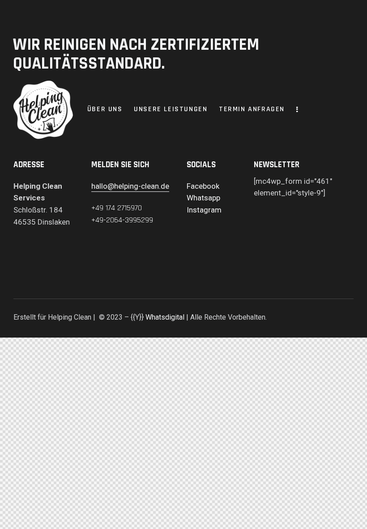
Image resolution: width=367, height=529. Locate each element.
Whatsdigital (164, 317)
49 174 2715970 (118, 208)
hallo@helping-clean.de (130, 186)
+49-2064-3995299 (122, 220)
